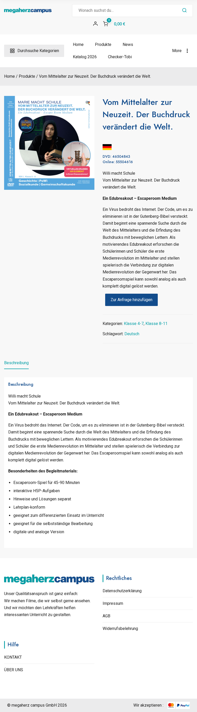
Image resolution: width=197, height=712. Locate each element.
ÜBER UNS (13, 669)
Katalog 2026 (85, 56)
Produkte (103, 44)
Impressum (113, 603)
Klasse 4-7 (134, 323)
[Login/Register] (95, 23)
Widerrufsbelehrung (120, 628)
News (128, 44)
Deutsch (131, 333)
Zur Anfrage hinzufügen (131, 299)
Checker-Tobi (120, 56)
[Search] (184, 10)
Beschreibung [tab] (16, 362)
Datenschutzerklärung (122, 590)
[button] (87, 103)
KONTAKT (13, 657)
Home (78, 44)
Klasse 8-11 (156, 323)
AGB (106, 616)
